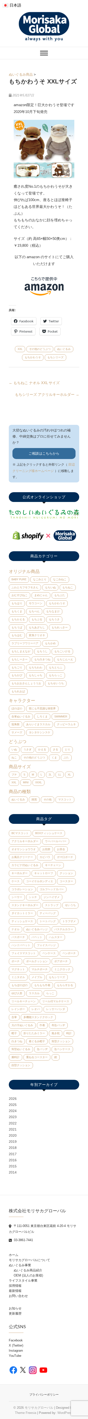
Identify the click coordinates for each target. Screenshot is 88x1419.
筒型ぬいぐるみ (20, 1049)
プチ (14, 774)
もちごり (16, 667)
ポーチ (15, 961)
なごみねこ (59, 579)
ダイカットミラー (22, 913)
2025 (13, 1105)
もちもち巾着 (42, 985)
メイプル (37, 977)
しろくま (42, 716)
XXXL (38, 782)
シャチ (33, 897)
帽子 (14, 1033)
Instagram (16, 1350)
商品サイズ (20, 766)
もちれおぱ (18, 691)
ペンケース (49, 953)
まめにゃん (41, 595)
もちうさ (54, 619)
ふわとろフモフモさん (24, 587)
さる (55, 749)
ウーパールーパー (55, 841)
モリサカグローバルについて (29, 1260)
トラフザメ (69, 921)
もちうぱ (16, 627)
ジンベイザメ (52, 897)
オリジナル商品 (24, 571)
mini (26, 782)
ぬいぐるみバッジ (37, 929)
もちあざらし (37, 627)
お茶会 (61, 849)
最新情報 (15, 1291)
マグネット (18, 969)
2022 (13, 1123)
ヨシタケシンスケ (39, 732)
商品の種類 (20, 791)
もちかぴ (16, 675)
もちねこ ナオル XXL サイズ (34, 383)
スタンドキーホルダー (24, 905)
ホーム (13, 1255)
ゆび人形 (16, 993)
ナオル (15, 929)
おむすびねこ (19, 595)
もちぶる (37, 619)
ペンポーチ (69, 953)
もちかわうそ (33, 357)
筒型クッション (61, 1041)
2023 (13, 1117)
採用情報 (15, 1285)
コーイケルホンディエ (39, 881)
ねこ (14, 757)
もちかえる (18, 619)
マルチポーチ (40, 969)
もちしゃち (35, 675)
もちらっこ (55, 675)
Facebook (16, 1340)
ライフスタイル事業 (23, 1280)
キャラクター (22, 700)
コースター (66, 881)
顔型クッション (20, 1065)
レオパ (36, 1009)
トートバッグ (48, 921)
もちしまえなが (20, 651)
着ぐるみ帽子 (37, 1041)
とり (67, 749)
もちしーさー (19, 659)
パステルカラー (63, 929)
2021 (13, 1129)
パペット (37, 937)
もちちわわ (35, 667)
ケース (15, 881)
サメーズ (16, 732)
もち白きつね (42, 659)
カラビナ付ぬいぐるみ (24, 865)
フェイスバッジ (46, 945)
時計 (69, 1033)
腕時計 (15, 1057)
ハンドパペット (20, 945)
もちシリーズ (55, 357)
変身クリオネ (37, 635)
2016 (13, 1160)
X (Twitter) (16, 1345)
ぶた (66, 757)
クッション (66, 873)
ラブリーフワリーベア (24, 643)
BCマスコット (20, 833)
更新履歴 (15, 1313)
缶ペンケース (62, 1049)
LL (59, 774)
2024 (13, 1111)
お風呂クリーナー (22, 857)
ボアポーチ (61, 961)
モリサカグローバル (39, 1407)
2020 (13, 1135)
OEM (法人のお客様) (28, 1275)
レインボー (18, 1009)
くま (54, 757)
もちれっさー (60, 627)
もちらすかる (65, 985)
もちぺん (34, 611)
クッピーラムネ (66, 724)
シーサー (16, 897)
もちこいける (62, 651)
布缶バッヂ (58, 1025)
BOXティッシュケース (48, 833)
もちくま (16, 611)
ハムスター (55, 937)
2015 (13, 1166)
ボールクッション (37, 961)
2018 (13, 1148)
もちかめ (50, 643)
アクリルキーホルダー (24, 841)
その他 (48, 799)
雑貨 (34, 799)
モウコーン (35, 603)
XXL (20, 348)
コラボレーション (22, 889)
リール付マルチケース (55, 1001)
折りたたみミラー (34, 1033)
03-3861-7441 (23, 1240)
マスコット (65, 799)
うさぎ (27, 749)
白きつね (16, 1041)
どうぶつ (17, 741)
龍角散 (15, 724)
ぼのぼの (16, 708)
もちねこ (67, 587)
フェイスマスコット (23, 953)
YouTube (15, 1356)
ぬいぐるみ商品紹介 (28, 1270)
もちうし (42, 651)
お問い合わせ (18, 1296)
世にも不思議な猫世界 (42, 708)
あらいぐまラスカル (38, 724)
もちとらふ (55, 667)
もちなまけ (53, 611)
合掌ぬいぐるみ (20, 716)
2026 (13, 1099)
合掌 (14, 1017)
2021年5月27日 (22, 95)
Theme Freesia (25, 1413)
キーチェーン (53, 865)
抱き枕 (56, 1033)
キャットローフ (43, 873)
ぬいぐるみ (64, 348)
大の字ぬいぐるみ (22, 1025)
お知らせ (15, 1308)
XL (69, 774)
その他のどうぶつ (40, 348)
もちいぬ (50, 587)
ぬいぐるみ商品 (21, 74)
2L (50, 774)
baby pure (18, 579)
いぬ (14, 749)
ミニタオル (18, 977)
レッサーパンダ (55, 1009)
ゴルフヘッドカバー (52, 889)
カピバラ (45, 857)
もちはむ (16, 635)
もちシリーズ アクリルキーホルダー (47, 394)
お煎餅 (46, 849)
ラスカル (34, 993)
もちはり (16, 603)
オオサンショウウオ (23, 849)
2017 (13, 1154)
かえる (42, 749)
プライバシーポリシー (44, 1394)
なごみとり (39, 579)
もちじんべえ (65, 659)
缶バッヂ (42, 1049)
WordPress (65, 1413)
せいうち (70, 905)
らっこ (50, 993)
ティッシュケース (22, 921)
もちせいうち (56, 683)
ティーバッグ (48, 913)
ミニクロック (62, 969)
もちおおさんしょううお (26, 683)
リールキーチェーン (23, 1001)
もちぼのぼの (19, 985)
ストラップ (51, 905)
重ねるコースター (37, 1057)
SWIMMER (60, 716)
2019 (13, 1141)
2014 (13, 1172)
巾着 (42, 1025)
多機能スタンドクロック (38, 1017)
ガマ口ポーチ (65, 857)
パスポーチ (18, 937)
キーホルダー (19, 873)
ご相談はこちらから (44, 453)
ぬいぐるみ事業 (20, 1265)
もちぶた (59, 595)
